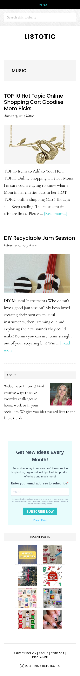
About (43, 653)
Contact (58, 653)
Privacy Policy (25, 653)
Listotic (40, 36)
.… (26, 418)
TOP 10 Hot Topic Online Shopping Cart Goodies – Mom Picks (36, 102)
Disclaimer (40, 657)
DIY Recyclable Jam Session (39, 238)
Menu (43, 5)
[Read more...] (55, 213)
